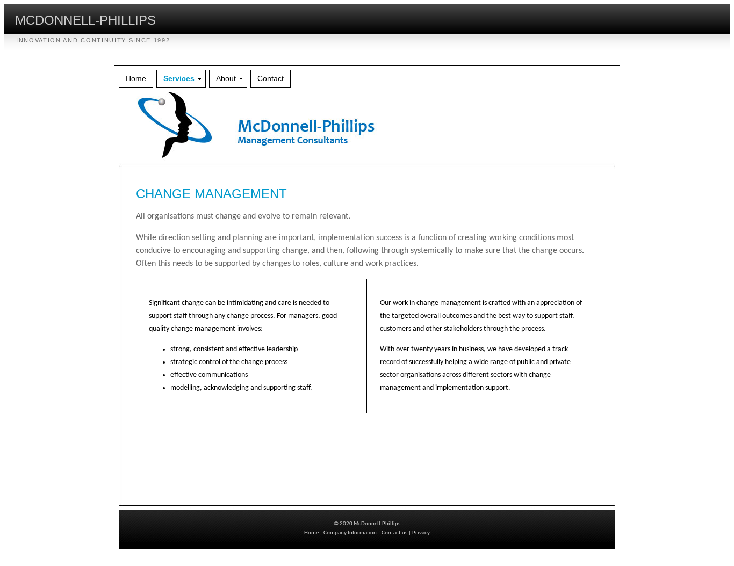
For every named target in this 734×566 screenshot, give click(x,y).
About (226, 79)
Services (179, 79)
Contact (270, 79)
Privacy (421, 533)
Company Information (350, 533)
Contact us (394, 533)
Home (136, 79)
